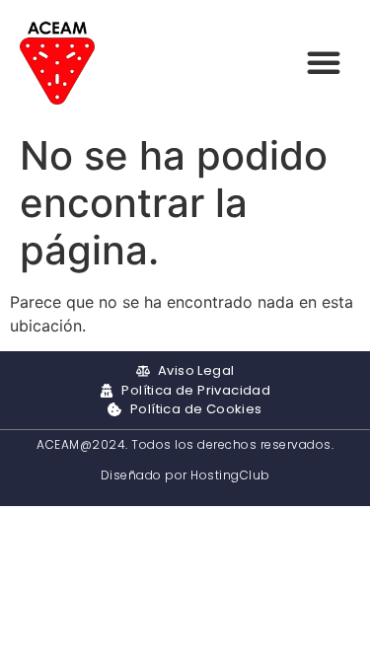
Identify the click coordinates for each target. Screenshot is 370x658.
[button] (323, 62)
